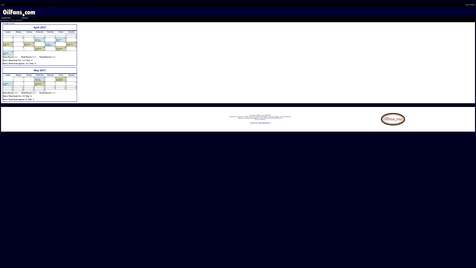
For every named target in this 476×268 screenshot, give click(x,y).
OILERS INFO (6, 18)
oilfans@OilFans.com (276, 118)
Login (467, 5)
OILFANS (25, 18)
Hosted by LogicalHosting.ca (260, 123)
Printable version (9, 23)
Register (472, 5)
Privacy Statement (260, 119)
